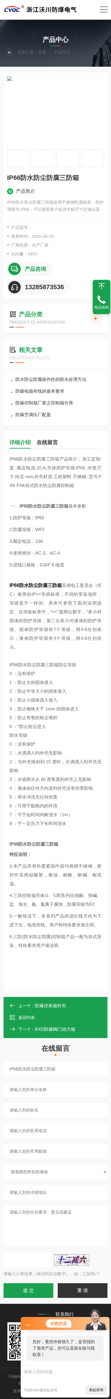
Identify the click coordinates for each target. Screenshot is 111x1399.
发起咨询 (96, 1390)
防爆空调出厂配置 (33, 414)
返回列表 (26, 1017)
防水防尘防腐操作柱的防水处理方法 (50, 379)
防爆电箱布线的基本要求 (39, 391)
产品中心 (62, 52)
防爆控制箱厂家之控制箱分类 (44, 402)
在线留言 (47, 442)
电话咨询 (101, 307)
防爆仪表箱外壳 (50, 1005)
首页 (42, 52)
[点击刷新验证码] (71, 1260)
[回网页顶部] (101, 286)
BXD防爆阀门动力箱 (55, 1029)
